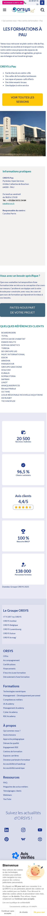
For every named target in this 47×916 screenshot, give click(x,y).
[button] (4, 9)
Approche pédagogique (13, 739)
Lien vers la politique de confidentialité (16, 903)
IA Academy (8, 703)
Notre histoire (9, 735)
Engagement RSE (10, 747)
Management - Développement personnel (21, 695)
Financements (9, 668)
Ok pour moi (39, 912)
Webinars (7, 795)
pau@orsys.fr (8, 203)
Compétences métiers (13, 699)
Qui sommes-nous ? (11, 730)
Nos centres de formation (28, 21)
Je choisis (23, 912)
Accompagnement (11, 660)
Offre (5, 656)
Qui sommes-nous (10, 21)
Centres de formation (12, 751)
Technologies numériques (14, 691)
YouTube (7, 799)
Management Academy (13, 708)
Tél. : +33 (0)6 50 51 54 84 (14, 200)
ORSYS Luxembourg (12, 629)
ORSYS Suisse (9, 633)
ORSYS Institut (9, 621)
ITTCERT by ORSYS (12, 616)
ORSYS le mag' (9, 637)
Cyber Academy (10, 712)
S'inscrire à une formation (14, 672)
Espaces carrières (11, 755)
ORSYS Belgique (10, 625)
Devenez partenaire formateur (16, 759)
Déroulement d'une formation (16, 677)
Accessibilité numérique (14, 768)
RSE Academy (9, 716)
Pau (41, 21)
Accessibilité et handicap (14, 764)
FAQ (5, 782)
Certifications (9, 664)
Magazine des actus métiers (15, 786)
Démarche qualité (11, 743)
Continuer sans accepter (8, 912)
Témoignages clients (12, 790)
